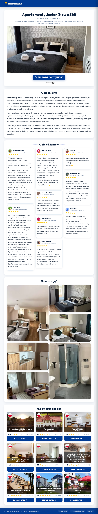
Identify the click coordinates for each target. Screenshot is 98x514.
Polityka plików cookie (77, 511)
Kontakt (90, 511)
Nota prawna (63, 511)
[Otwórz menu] (92, 4)
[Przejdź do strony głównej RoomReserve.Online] (13, 3)
